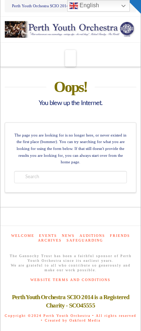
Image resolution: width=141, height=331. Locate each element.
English (88, 5)
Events (48, 236)
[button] (70, 58)
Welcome (22, 236)
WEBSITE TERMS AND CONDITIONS (70, 280)
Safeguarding (85, 240)
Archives (50, 240)
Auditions (92, 236)
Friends (120, 236)
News (68, 236)
